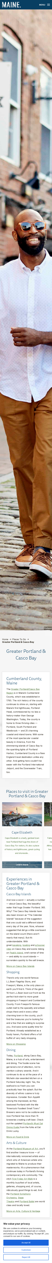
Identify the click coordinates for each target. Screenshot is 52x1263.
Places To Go (19, 639)
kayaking (16, 945)
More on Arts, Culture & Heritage (23, 1211)
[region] (26, 1241)
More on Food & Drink (17, 1137)
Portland (18, 1055)
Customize (26, 1250)
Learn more (22, 864)
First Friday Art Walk (22, 1178)
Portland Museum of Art (25, 1148)
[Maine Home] (11, 5)
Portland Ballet (26, 1201)
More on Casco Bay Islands (20, 966)
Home (5, 639)
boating (26, 945)
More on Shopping (16, 1044)
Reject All (26, 1257)
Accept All (26, 1242)
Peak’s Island (16, 952)
